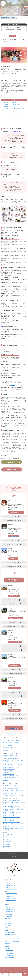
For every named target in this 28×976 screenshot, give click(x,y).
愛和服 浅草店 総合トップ (8, 834)
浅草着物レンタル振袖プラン (8, 820)
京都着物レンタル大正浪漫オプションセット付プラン (13, 755)
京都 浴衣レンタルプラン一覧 (11, 883)
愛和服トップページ (9, 879)
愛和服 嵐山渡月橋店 (7, 842)
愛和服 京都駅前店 (6, 844)
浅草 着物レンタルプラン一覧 (11, 889)
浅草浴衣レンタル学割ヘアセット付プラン (11, 785)
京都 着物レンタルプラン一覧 (11, 885)
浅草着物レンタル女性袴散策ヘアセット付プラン (12, 812)
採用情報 (7, 946)
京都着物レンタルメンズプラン (9, 769)
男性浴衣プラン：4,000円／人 (10, 106)
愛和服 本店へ (13, 558)
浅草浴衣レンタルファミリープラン (9, 793)
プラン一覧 (7, 882)
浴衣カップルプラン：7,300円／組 (11, 102)
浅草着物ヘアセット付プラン (11, 898)
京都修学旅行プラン (10, 896)
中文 (14, 27)
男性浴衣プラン (12, 165)
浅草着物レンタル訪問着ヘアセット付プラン (11, 822)
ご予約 (5, 123)
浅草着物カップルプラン (11, 900)
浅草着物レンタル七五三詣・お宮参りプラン (11, 817)
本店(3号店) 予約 (11, 469)
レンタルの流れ (8, 918)
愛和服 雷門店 (5, 836)
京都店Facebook (9, 955)
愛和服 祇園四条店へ (14, 688)
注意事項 (6, 120)
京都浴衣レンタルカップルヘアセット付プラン (11, 740)
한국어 (18, 27)
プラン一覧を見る (14, 728)
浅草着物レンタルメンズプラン (9, 815)
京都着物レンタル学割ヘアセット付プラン (11, 758)
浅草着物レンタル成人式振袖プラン (9, 826)
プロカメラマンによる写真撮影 (12, 941)
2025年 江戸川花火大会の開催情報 (11, 111)
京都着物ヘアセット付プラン (11, 893)
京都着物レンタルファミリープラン (9, 772)
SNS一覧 (7, 948)
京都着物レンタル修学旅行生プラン (9, 756)
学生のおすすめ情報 (9, 932)
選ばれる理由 (8, 943)
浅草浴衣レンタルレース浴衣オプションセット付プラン (13, 790)
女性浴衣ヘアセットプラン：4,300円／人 (12, 104)
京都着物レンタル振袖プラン (8, 774)
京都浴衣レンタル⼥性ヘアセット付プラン (11, 742)
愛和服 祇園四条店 (6, 846)
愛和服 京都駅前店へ (14, 665)
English (8, 27)
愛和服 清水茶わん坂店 (7, 841)
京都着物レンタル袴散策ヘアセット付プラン (11, 767)
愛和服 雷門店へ (13, 536)
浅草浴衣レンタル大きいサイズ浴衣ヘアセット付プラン (13, 795)
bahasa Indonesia (10, 29)
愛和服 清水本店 (6, 839)
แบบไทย (19, 29)
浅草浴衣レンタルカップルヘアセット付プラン (11, 787)
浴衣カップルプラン (17, 131)
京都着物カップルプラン (11, 894)
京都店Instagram (9, 953)
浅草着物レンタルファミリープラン (9, 818)
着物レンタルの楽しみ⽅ (10, 934)
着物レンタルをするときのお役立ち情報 (14, 936)
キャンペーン (8, 925)
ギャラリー (7, 939)
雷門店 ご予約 (11, 462)
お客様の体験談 (8, 921)
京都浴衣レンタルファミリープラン (9, 747)
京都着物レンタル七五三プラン (9, 770)
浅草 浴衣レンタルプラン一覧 (11, 887)
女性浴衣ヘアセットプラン (18, 150)
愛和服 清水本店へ (14, 595)
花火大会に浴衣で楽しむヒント (10, 122)
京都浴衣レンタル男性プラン (8, 745)
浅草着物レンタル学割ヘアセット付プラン (11, 800)
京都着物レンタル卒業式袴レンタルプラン (11, 777)
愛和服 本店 (5, 837)
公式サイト (21, 262)
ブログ (6, 930)
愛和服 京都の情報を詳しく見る (14, 580)
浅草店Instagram (9, 950)
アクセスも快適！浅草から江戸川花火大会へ (13, 113)
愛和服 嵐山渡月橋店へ (15, 641)
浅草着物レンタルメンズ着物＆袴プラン (10, 813)
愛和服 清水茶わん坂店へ (15, 618)
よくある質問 (8, 923)
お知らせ (7, 927)
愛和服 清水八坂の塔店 (10, 911)
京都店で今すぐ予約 (9, 959)
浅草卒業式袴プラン (10, 901)
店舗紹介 (7, 904)
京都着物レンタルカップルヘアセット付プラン (11, 763)
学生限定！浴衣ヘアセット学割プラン (16, 178)
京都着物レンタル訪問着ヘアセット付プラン (11, 775)
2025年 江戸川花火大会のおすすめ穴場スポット (14, 117)
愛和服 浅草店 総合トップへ (16, 512)
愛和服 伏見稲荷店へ (14, 710)
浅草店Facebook (9, 951)
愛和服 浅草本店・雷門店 (11, 905)
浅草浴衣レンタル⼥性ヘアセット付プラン (11, 788)
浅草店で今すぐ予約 (9, 957)
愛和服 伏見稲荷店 (6, 847)
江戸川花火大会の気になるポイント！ (12, 115)
